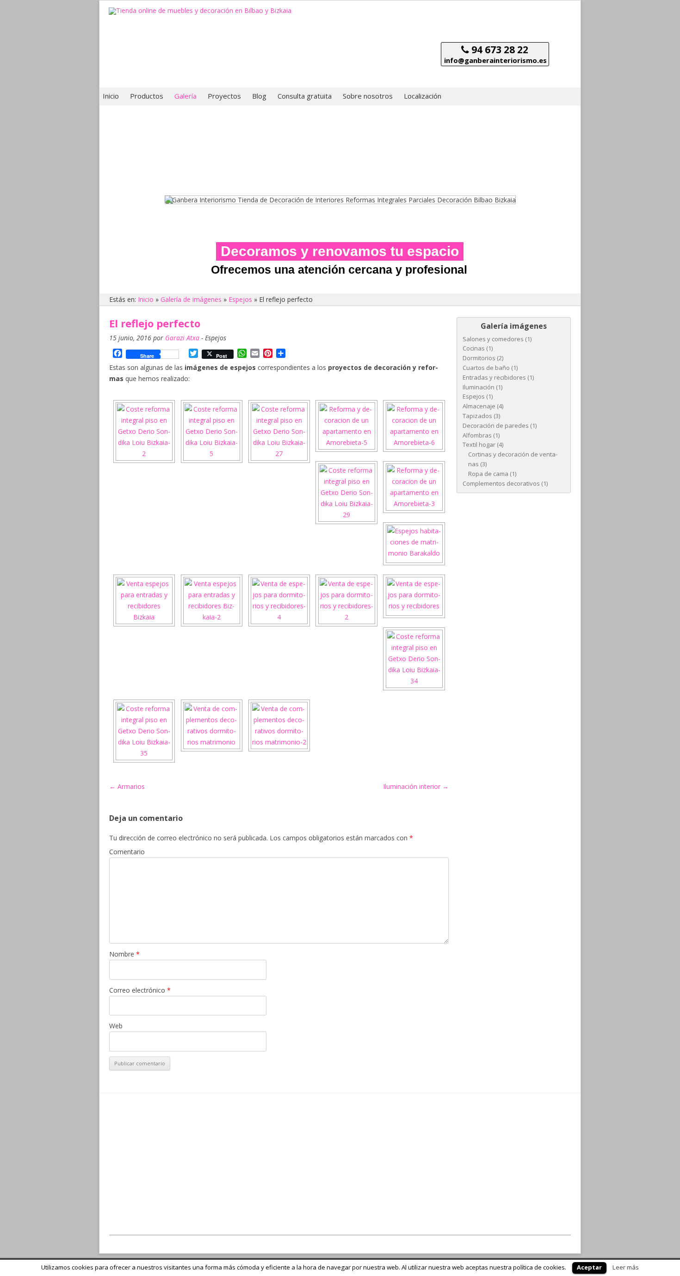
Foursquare (340, 1175)
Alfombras (477, 435)
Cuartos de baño (486, 367)
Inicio (111, 95)
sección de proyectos (153, 1112)
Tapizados (477, 416)
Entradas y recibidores (494, 377)
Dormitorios (479, 358)
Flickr (367, 1175)
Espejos (240, 299)
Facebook (391, 1164)
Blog (259, 95)
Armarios (127, 786)
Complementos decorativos (501, 483)
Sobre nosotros (368, 95)
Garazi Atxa (182, 337)
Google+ (364, 1164)
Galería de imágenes (191, 299)
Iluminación (479, 387)
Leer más (625, 1267)
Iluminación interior (416, 786)
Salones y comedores (493, 339)
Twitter (313, 1175)
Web (116, 1025)
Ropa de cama (488, 473)
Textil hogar (479, 444)
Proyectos (224, 95)
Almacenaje (479, 406)
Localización (422, 95)
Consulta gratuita (305, 95)
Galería (185, 95)
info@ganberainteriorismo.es (495, 60)
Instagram (288, 1175)
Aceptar (589, 1267)
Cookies (560, 1241)
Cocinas (474, 348)
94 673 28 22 (498, 49)
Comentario (127, 851)
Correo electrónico (140, 990)
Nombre (124, 954)
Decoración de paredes (496, 425)
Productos (146, 95)
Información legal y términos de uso (499, 1241)
